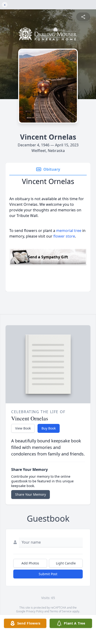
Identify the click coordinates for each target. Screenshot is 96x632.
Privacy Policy (35, 611)
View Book (23, 428)
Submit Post (48, 574)
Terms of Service (61, 611)
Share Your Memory (30, 494)
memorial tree (68, 230)
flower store (64, 236)
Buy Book (48, 428)
